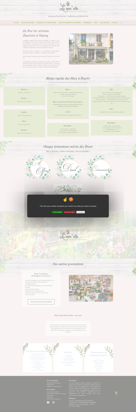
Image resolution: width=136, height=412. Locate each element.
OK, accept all (58, 212)
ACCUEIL (16, 23)
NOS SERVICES (104, 23)
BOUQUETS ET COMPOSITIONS (46, 23)
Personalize (80, 212)
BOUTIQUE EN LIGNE (28, 23)
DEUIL (96, 23)
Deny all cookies (70, 212)
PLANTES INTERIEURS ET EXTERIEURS (69, 23)
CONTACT (115, 23)
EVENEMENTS (87, 23)
